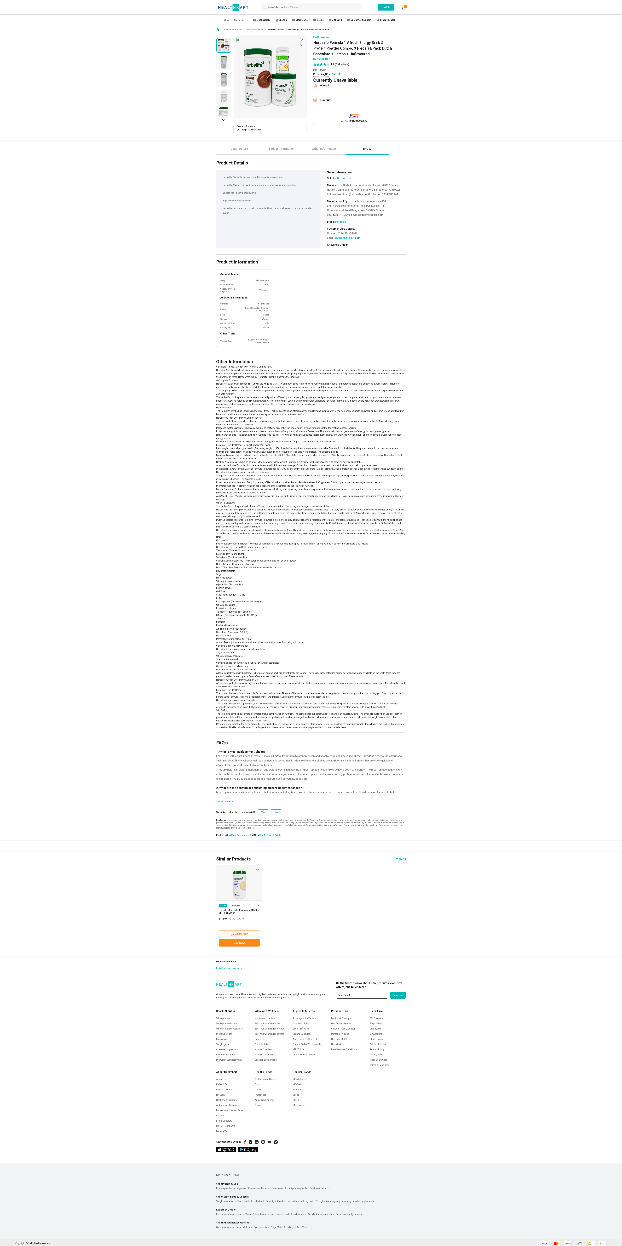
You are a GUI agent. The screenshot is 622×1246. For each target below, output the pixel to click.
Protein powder (224, 1034)
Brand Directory (224, 1120)
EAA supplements (225, 1054)
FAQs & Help (376, 1023)
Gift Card (337, 20)
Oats (257, 1084)
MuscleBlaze (299, 1079)
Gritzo (296, 1095)
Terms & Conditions (380, 1065)
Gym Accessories (225, 1227)
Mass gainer (222, 1039)
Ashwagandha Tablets (304, 1018)
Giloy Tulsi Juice (301, 1028)
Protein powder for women (262, 1188)
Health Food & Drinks (270, 835)
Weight (324, 85)
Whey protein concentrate (229, 1028)
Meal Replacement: (226, 961)
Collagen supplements (266, 1060)
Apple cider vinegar (264, 1100)
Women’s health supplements (260, 1214)
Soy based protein (319, 1188)
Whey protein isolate (226, 1023)
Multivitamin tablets (265, 1018)
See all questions (225, 801)
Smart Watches (244, 1227)
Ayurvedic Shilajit (301, 1023)
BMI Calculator (377, 1018)
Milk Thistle (298, 1049)
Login (386, 7)
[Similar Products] (239, 883)
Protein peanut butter (266, 1079)
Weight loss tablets (226, 1201)
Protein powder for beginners (231, 1188)
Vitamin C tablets (263, 1049)
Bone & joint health (275, 1201)
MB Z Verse (299, 1105)
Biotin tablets (261, 1044)
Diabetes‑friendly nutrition (349, 1214)
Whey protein (223, 1018)
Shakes (258, 1105)
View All (401, 858)
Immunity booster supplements (358, 1201)
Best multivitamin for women (269, 1028)
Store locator (387, 20)
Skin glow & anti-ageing (328, 1201)
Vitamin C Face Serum (304, 1054)
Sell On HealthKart (225, 1126)
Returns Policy (377, 1049)
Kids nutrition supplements (229, 1214)
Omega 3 (259, 1039)
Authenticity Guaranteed (228, 1105)
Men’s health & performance (291, 1214)
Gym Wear (301, 1227)
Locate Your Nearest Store (229, 1110)
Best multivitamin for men (268, 1023)
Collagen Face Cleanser (343, 1028)
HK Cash (220, 1095)
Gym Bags (289, 1227)
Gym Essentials (261, 1227)
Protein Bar (260, 1095)
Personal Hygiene (340, 1034)
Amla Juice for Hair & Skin (306, 1039)
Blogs (320, 20)
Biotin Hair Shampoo (341, 1018)
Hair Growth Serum (341, 1023)
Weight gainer (223, 1044)
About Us (221, 1079)
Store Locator (377, 1039)
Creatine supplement (227, 1049)
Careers (220, 1115)
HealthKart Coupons (226, 1100)
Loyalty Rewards (224, 1089)
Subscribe (398, 995)
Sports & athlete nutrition (321, 1214)
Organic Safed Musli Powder (307, 1044)
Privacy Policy (377, 1054)
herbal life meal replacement (229, 968)
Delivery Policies (378, 1044)
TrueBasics (298, 1089)
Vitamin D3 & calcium (265, 1054)
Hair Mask (336, 1044)
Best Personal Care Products (346, 1049)
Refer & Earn (222, 1084)
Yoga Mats (276, 1227)
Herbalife (323, 58)
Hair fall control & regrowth (300, 1201)
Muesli (258, 1089)
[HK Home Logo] (233, 7)
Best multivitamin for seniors (269, 1034)
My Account (376, 1034)
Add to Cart (241, 933)
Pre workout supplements (229, 1060)
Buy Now (239, 942)
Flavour (325, 100)
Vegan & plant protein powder (293, 1188)
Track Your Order (378, 1060)
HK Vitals (297, 1084)
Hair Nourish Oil (339, 1039)
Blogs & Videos (223, 1131)
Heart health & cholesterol (250, 1201)
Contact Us (375, 1028)
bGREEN (297, 1100)
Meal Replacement (321, 37)
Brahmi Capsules (301, 1034)
